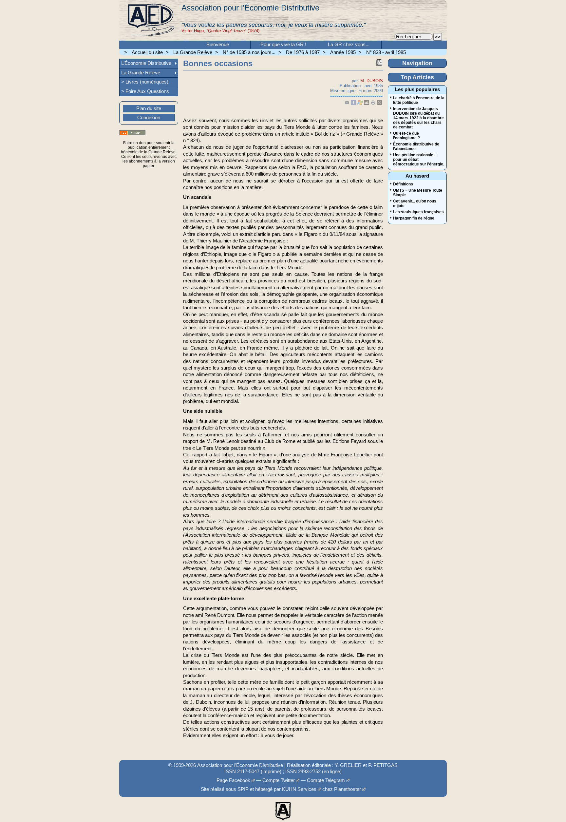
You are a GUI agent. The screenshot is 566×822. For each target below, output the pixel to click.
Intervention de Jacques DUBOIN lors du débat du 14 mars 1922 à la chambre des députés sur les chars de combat (418, 117)
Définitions (403, 184)
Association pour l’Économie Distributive (250, 7)
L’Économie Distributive (146, 63)
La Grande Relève (192, 52)
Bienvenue (217, 44)
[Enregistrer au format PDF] (379, 63)
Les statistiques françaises (418, 212)
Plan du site (148, 108)
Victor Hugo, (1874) (220, 30)
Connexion (148, 117)
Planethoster (347, 789)
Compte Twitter (278, 780)
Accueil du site (147, 52)
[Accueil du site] (150, 20)
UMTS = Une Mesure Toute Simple (417, 192)
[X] (379, 103)
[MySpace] (366, 103)
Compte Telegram (326, 780)
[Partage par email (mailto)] (346, 103)
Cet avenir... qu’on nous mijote (414, 203)
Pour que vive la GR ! (283, 44)
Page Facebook (233, 780)
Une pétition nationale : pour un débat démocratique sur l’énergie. (418, 159)
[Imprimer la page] (373, 103)
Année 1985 (343, 52)
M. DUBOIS (371, 80)
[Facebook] (353, 103)
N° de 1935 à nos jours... (249, 52)
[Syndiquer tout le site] (132, 132)
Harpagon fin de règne (413, 218)
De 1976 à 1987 (303, 52)
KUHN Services (299, 789)
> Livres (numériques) (144, 82)
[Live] (360, 103)
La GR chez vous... (348, 44)
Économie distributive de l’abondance (416, 146)
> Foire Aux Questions (145, 91)
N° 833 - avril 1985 (386, 52)
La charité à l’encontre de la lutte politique (418, 100)
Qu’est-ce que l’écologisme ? (406, 135)
